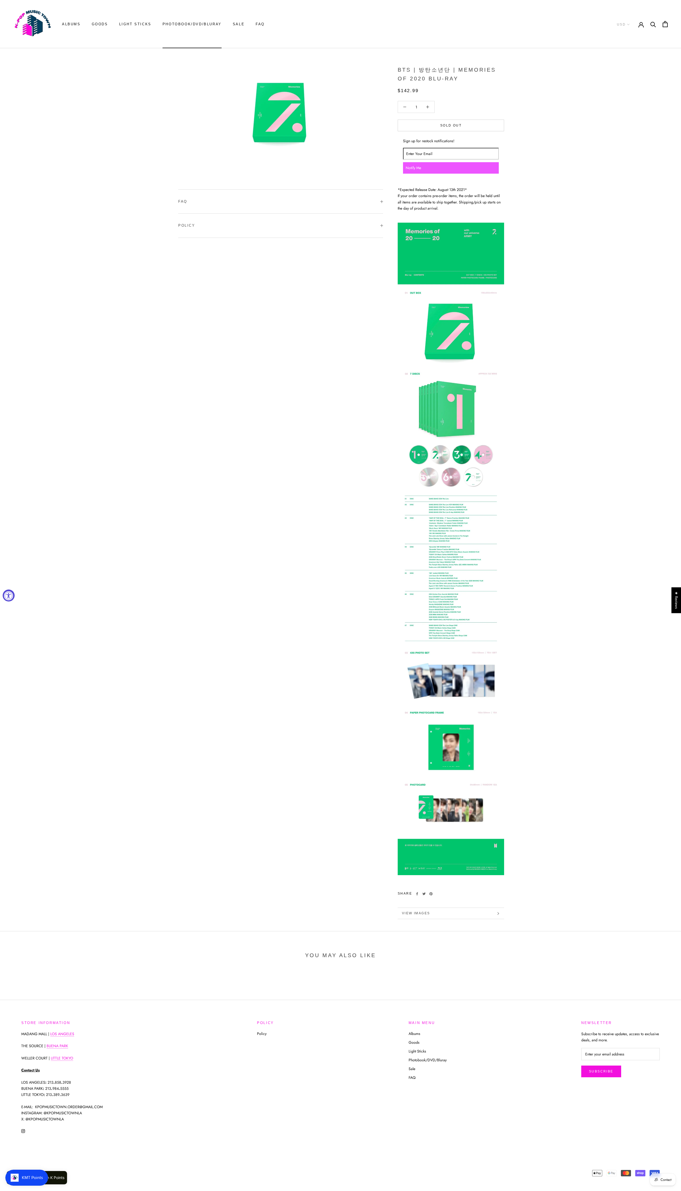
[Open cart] (665, 24)
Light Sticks (135, 24)
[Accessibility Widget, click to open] (9, 596)
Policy (186, 225)
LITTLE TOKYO (62, 1058)
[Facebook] (417, 893)
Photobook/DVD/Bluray (192, 24)
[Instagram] (23, 1131)
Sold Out (451, 125)
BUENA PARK (57, 1046)
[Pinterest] (431, 893)
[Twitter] (424, 893)
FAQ (260, 24)
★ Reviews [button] (676, 600)
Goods (100, 24)
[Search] (653, 24)
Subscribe (601, 1071)
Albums (71, 24)
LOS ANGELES (62, 1034)
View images (416, 913)
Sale (238, 24)
